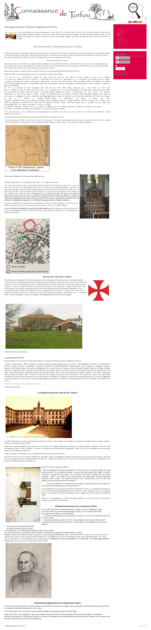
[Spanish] (141, 22)
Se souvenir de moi (123, 66)
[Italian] (138, 22)
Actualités (121, 31)
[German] (135, 22)
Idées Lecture (122, 39)
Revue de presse (123, 41)
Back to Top (143, 626)
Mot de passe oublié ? (123, 74)
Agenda (120, 43)
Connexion (120, 69)
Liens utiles (121, 37)
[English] (129, 22)
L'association (122, 33)
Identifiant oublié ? (121, 72)
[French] (132, 22)
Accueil (120, 29)
